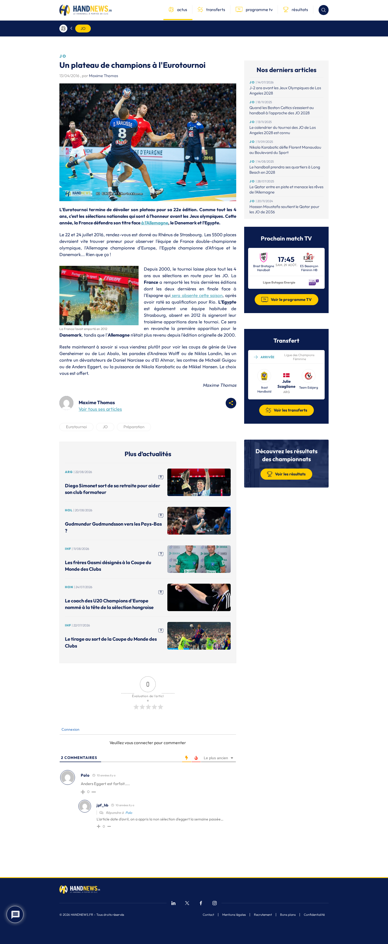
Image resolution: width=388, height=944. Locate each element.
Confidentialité (314, 914)
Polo (128, 812)
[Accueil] (63, 28)
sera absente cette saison (197, 295)
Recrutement (263, 914)
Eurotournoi (76, 426)
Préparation (134, 426)
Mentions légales (234, 914)
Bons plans (288, 914)
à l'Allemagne (154, 222)
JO (83, 28)
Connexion (70, 729)
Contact (208, 914)
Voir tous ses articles (100, 409)
